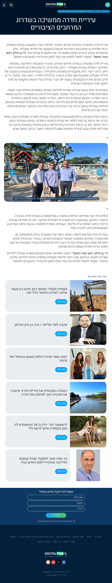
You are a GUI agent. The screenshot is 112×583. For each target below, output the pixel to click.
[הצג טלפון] (11, 4)
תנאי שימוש (78, 536)
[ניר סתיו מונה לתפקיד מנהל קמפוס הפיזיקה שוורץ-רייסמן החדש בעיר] (88, 465)
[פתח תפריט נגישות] (4, 4)
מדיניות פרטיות (63, 536)
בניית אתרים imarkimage (56, 575)
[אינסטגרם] (48, 562)
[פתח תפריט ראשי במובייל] (107, 4)
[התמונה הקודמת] (99, 172)
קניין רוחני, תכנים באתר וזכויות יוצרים (36, 536)
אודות (89, 536)
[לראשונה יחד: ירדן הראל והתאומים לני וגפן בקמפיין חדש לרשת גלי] (88, 431)
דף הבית (105, 11)
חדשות (13, 536)
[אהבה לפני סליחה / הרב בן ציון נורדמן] (88, 330)
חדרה (97, 11)
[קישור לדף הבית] (56, 5)
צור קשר (57, 541)
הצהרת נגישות (43, 541)
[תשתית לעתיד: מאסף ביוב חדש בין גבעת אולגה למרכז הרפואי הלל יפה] (88, 296)
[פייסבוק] (64, 562)
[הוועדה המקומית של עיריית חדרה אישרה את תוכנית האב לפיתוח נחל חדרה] (88, 397)
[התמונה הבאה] (12, 172)
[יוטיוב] (53, 562)
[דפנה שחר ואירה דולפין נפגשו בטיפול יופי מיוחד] (88, 363)
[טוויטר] (59, 562)
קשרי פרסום (69, 541)
